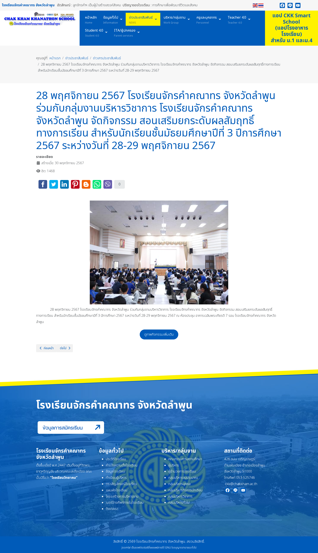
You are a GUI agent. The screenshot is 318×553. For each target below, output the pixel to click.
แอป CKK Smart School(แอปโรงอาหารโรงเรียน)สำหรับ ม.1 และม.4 (291, 28)
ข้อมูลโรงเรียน (115, 471)
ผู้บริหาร (173, 465)
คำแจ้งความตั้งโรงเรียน (122, 465)
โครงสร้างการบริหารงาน (122, 496)
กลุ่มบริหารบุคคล (179, 484)
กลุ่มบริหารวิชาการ (180, 496)
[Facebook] (282, 5)
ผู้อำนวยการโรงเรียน (182, 471)
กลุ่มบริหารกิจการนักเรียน (185, 490)
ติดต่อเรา (112, 508)
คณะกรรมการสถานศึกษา (185, 459)
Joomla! (126, 548)
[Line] (290, 5)
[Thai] (261, 5)
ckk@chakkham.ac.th (241, 484)
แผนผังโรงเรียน (116, 490)
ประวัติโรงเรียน (116, 459)
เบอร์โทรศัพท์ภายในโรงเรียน (125, 502)
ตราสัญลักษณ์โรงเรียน (121, 484)
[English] (255, 5)
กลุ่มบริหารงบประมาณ (183, 477)
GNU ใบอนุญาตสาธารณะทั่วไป (180, 548)
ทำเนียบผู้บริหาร (116, 477)
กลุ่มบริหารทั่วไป (179, 502)
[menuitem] (91, 19)
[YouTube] (297, 5)
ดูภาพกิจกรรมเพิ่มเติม (159, 334)
